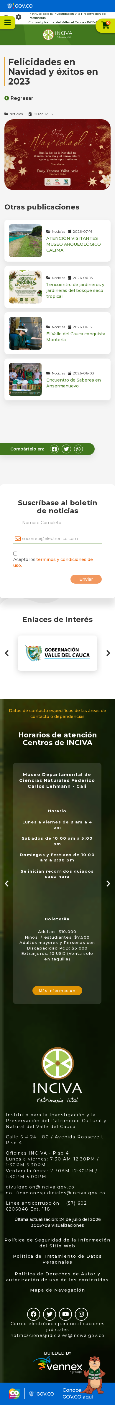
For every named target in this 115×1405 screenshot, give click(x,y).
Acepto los (53, 562)
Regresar (22, 98)
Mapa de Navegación (57, 1290)
